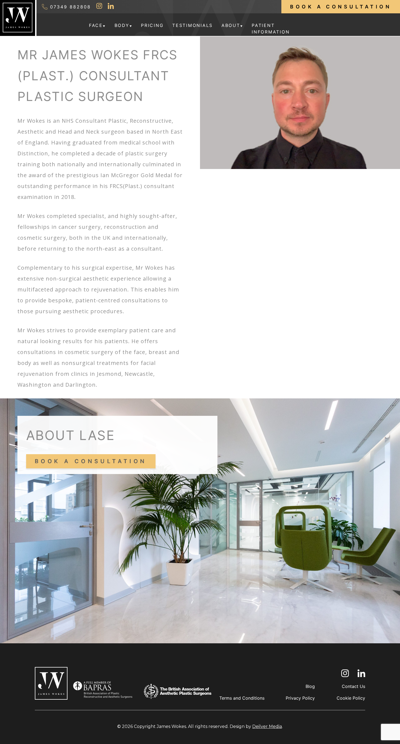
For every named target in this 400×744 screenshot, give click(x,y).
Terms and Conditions (241, 698)
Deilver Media (267, 726)
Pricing (152, 25)
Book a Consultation (340, 7)
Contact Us (353, 686)
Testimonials (192, 25)
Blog (310, 686)
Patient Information (271, 29)
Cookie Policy (351, 698)
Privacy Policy (300, 698)
